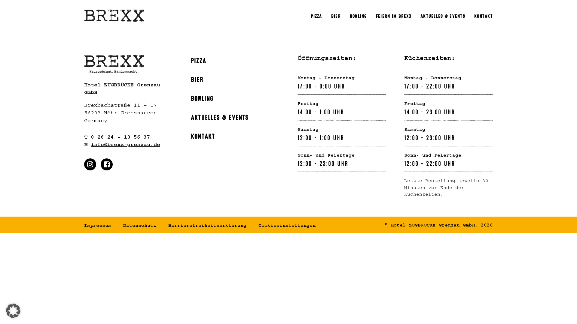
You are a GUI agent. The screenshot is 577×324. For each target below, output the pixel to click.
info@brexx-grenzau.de (125, 145)
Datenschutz (139, 226)
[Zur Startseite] (128, 64)
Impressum (97, 226)
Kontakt (203, 135)
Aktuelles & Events (220, 116)
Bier (197, 79)
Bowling (202, 97)
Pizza (198, 60)
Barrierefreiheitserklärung (207, 226)
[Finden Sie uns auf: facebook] (107, 164)
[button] (13, 311)
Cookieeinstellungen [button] (287, 226)
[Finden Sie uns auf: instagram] (90, 164)
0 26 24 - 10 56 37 (120, 138)
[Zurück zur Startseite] (114, 16)
